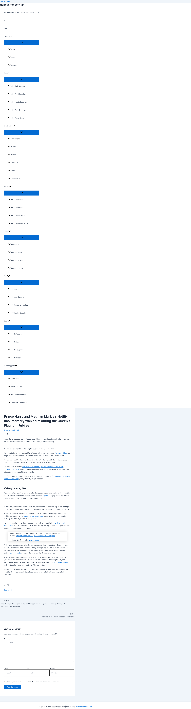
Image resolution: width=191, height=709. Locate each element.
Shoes (13, 57)
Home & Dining (16, 252)
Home (6, 231)
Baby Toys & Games (18, 110)
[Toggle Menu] (21, 42)
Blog (5, 28)
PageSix (45, 496)
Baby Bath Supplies (18, 86)
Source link (8, 590)
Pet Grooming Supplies (19, 305)
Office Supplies (16, 387)
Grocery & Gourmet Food (20, 403)
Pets (5, 276)
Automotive (15, 379)
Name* (6, 668)
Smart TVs (14, 163)
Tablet (13, 171)
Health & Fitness (17, 207)
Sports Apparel (16, 334)
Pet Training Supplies (18, 313)
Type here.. (7, 639)
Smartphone (15, 139)
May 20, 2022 (34, 540)
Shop (6, 20)
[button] (11, 36)
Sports (6, 321)
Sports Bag (15, 342)
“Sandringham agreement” (33, 516)
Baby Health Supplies (19, 102)
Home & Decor (16, 244)
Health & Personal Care (19, 223)
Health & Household (18, 215)
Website (52, 668)
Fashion (7, 36)
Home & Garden (16, 260)
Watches (14, 65)
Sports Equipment (17, 350)
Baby (6, 73)
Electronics (8, 126)
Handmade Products (18, 395)
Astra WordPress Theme (85, 707)
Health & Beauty (17, 199)
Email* (29, 668)
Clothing (14, 49)
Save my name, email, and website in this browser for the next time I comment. (33, 682)
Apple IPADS (15, 179)
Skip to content (6, 1)
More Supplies (9, 366)
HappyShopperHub (12, 4)
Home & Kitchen (17, 268)
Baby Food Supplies (18, 94)
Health (6, 187)
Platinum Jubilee (61, 453)
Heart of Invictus (15, 553)
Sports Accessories (18, 358)
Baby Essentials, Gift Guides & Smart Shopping (21, 12)
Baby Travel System (18, 118)
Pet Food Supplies (17, 297)
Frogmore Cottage (61, 562)
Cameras (14, 147)
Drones (13, 155)
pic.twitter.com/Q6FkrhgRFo (44, 536)
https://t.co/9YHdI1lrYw (24, 536)
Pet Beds (14, 289)
